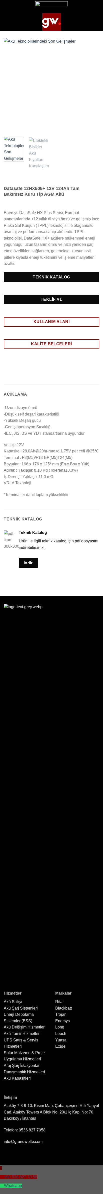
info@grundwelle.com (23, 1141)
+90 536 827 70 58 (20, 1177)
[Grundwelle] (51, 22)
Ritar (59, 1002)
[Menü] (8, 22)
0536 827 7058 (32, 1130)
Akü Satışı (13, 1002)
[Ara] (96, 22)
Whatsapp (13, 1186)
